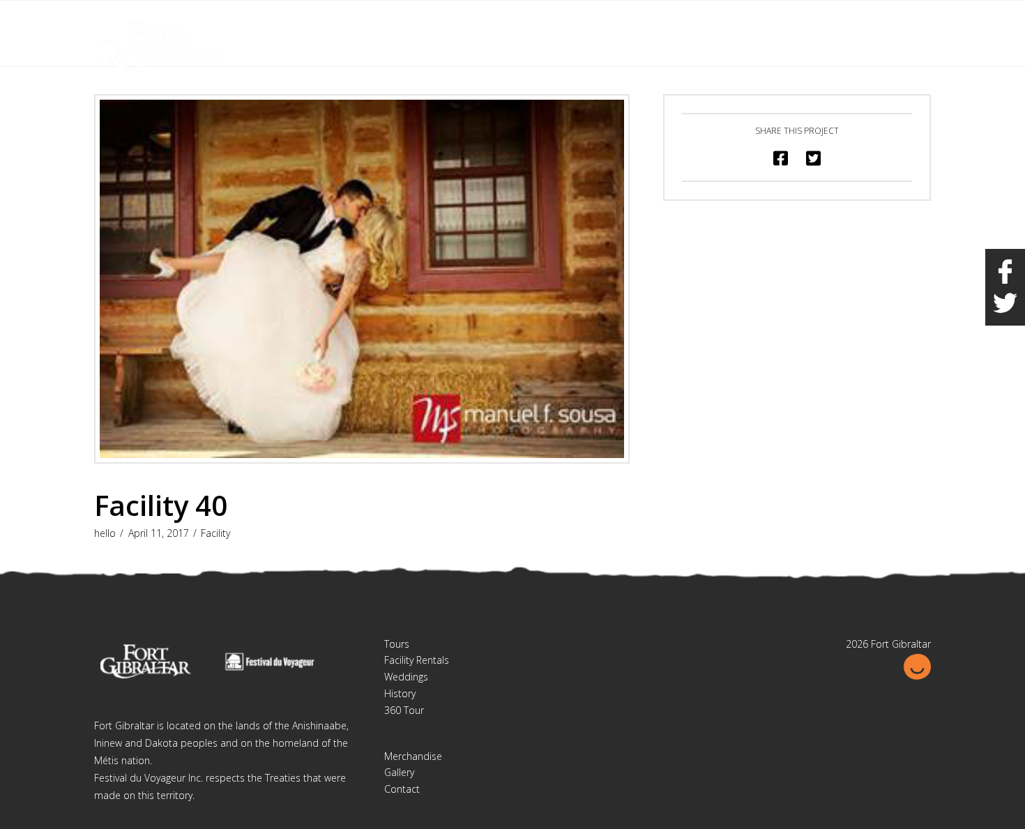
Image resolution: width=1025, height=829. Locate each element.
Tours (396, 644)
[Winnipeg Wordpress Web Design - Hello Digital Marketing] (917, 665)
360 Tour (404, 710)
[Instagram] (920, 22)
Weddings (406, 676)
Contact (402, 789)
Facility (215, 533)
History (400, 693)
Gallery (399, 772)
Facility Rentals (416, 660)
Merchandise (413, 756)
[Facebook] (893, 22)
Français (857, 19)
